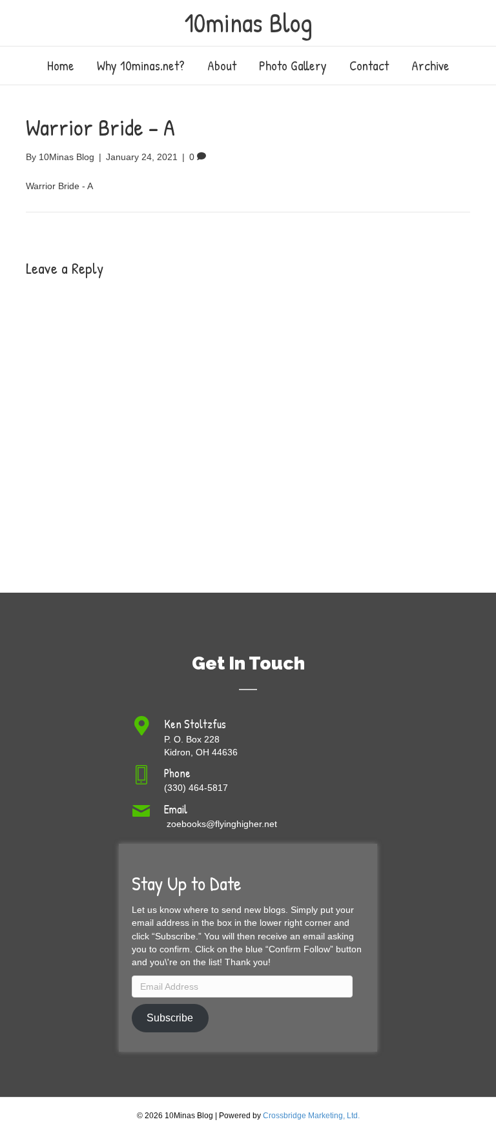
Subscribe (170, 1017)
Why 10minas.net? (141, 65)
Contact (369, 65)
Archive (430, 65)
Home (60, 65)
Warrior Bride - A (59, 186)
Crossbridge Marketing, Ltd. (311, 1115)
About (221, 65)
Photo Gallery (293, 65)
